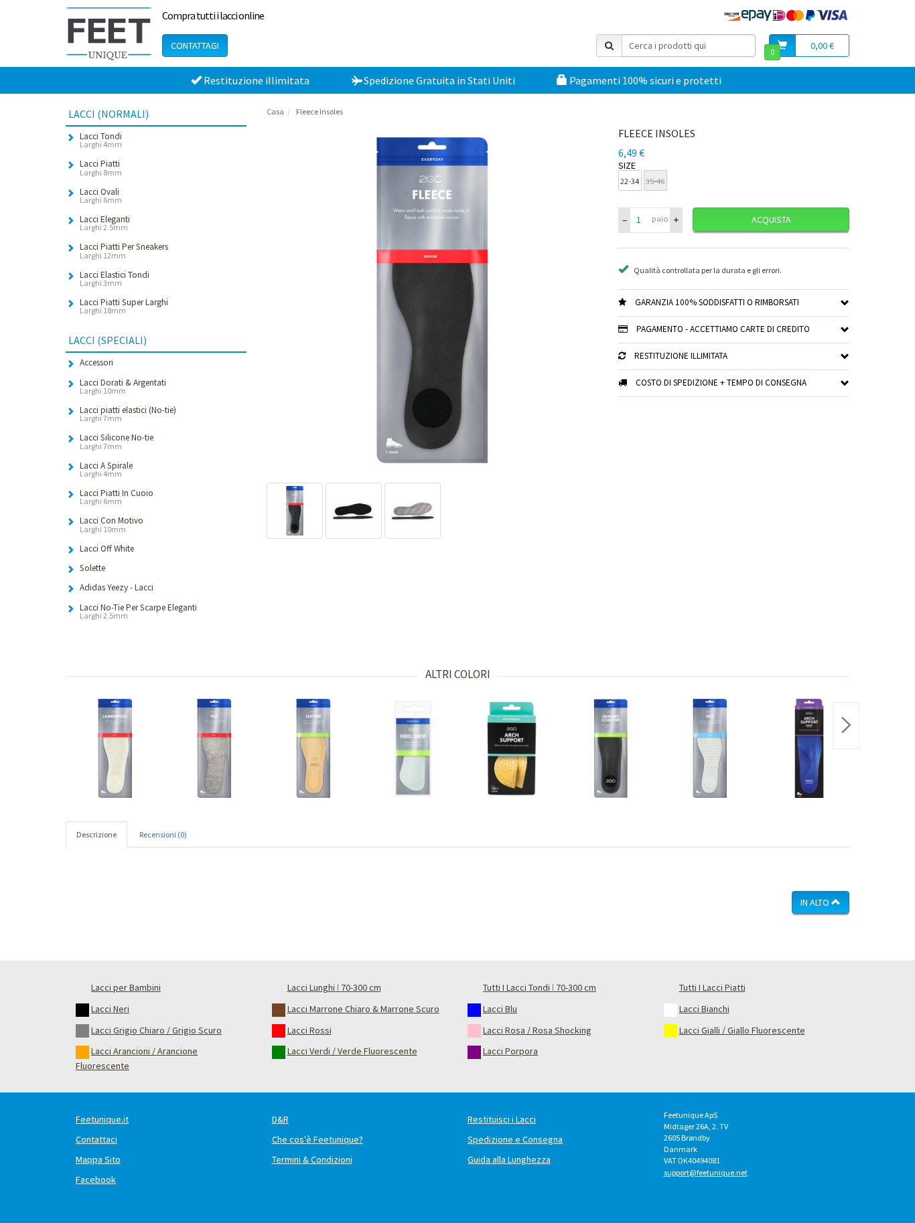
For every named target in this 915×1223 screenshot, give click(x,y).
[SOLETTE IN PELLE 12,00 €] (313, 748)
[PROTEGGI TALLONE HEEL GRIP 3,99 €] (412, 748)
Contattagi (195, 45)
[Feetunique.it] (109, 33)
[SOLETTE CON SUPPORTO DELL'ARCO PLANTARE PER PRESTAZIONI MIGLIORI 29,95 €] (809, 748)
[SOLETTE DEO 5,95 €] (710, 748)
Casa (275, 111)
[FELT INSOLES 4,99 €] (214, 748)
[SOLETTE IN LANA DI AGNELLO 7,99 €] (115, 748)
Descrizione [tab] (96, 834)
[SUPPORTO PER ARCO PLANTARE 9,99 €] (511, 748)
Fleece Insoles (319, 111)
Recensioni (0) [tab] (163, 834)
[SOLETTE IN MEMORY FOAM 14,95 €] (610, 748)
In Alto (815, 902)
